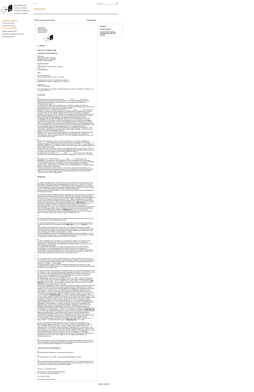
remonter (106, 384)
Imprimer (52, 20)
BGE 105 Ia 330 (55, 294)
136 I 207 (84, 224)
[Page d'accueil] (15, 9)
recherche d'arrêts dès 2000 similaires (108, 34)
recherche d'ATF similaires (107, 32)
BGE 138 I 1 (70, 224)
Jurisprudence (39, 9)
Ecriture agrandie (91, 20)
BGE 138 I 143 (81, 202)
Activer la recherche (117, 3)
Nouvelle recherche (105, 29)
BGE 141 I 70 (67, 209)
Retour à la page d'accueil (41, 20)
